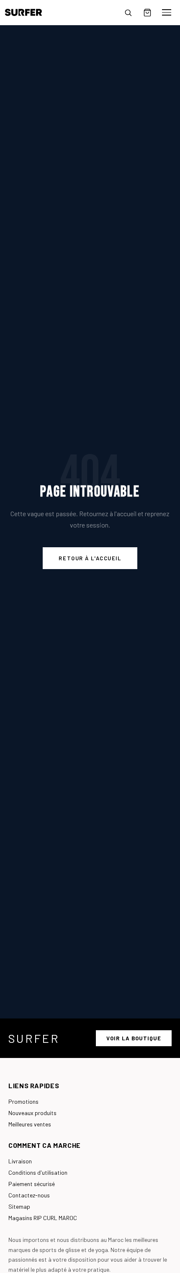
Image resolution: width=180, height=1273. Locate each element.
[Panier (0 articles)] (147, 12)
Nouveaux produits (32, 1112)
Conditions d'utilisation (37, 1172)
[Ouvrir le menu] (166, 12)
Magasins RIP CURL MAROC (42, 1217)
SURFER (33, 1038)
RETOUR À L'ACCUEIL (90, 558)
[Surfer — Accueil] (29, 12)
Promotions (23, 1101)
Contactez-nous (29, 1195)
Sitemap (19, 1206)
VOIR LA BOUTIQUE (133, 1038)
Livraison (20, 1161)
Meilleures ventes (29, 1124)
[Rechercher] (128, 12)
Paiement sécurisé (31, 1183)
